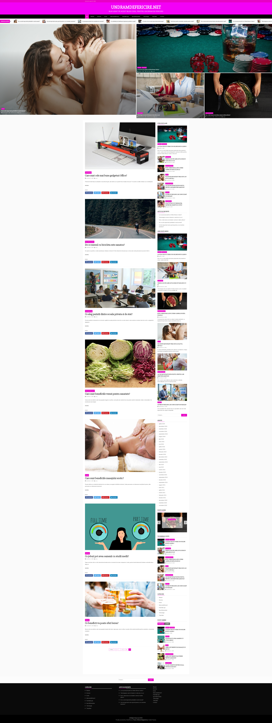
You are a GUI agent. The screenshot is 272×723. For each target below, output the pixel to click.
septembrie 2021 (163, 482)
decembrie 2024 (163, 426)
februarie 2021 (162, 495)
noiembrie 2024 (163, 429)
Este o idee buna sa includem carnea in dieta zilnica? (142, 21)
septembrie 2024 (163, 434)
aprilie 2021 (162, 490)
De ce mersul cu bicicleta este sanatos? (105, 244)
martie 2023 (162, 469)
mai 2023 (161, 467)
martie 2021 (162, 492)
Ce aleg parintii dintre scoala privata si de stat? (108, 314)
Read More (87, 185)
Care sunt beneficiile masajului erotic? (104, 478)
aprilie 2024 (162, 446)
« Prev (111, 649)
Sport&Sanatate (136, 16)
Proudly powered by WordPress (124, 720)
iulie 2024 (161, 439)
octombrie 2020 (163, 505)
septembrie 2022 (163, 477)
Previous (159, 522)
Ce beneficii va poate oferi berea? (101, 623)
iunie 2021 (161, 487)
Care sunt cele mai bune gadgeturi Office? (106, 175)
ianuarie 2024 (162, 454)
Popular (161, 624)
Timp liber (154, 16)
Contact (162, 16)
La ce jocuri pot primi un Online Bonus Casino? (83, 21)
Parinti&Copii (125, 16)
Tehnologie (146, 16)
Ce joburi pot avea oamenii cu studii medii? (107, 556)
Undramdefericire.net (136, 7)
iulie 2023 (161, 464)
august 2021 (162, 485)
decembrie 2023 (163, 457)
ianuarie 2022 (162, 480)
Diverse (99, 16)
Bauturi (92, 16)
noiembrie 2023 (163, 459)
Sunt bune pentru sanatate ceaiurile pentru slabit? (21, 21)
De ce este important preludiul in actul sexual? (172, 21)
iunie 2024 (161, 441)
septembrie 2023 (163, 462)
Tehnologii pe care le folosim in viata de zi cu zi (112, 21)
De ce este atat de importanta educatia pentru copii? (52, 21)
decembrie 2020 (163, 500)
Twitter (98, 192)
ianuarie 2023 (162, 472)
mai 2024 (161, 444)
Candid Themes (152, 720)
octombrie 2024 (163, 431)
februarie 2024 (162, 451)
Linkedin (114, 192)
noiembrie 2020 (163, 502)
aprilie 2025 (162, 423)
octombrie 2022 (163, 474)
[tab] (160, 624)
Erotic (105, 16)
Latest (167, 624)
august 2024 (162, 436)
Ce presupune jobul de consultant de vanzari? (236, 21)
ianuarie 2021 (162, 497)
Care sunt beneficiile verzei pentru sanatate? (107, 393)
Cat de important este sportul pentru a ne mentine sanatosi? (204, 21)
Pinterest (105, 192)
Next (185, 522)
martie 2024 (162, 449)
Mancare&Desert (114, 16)
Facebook (89, 192)
